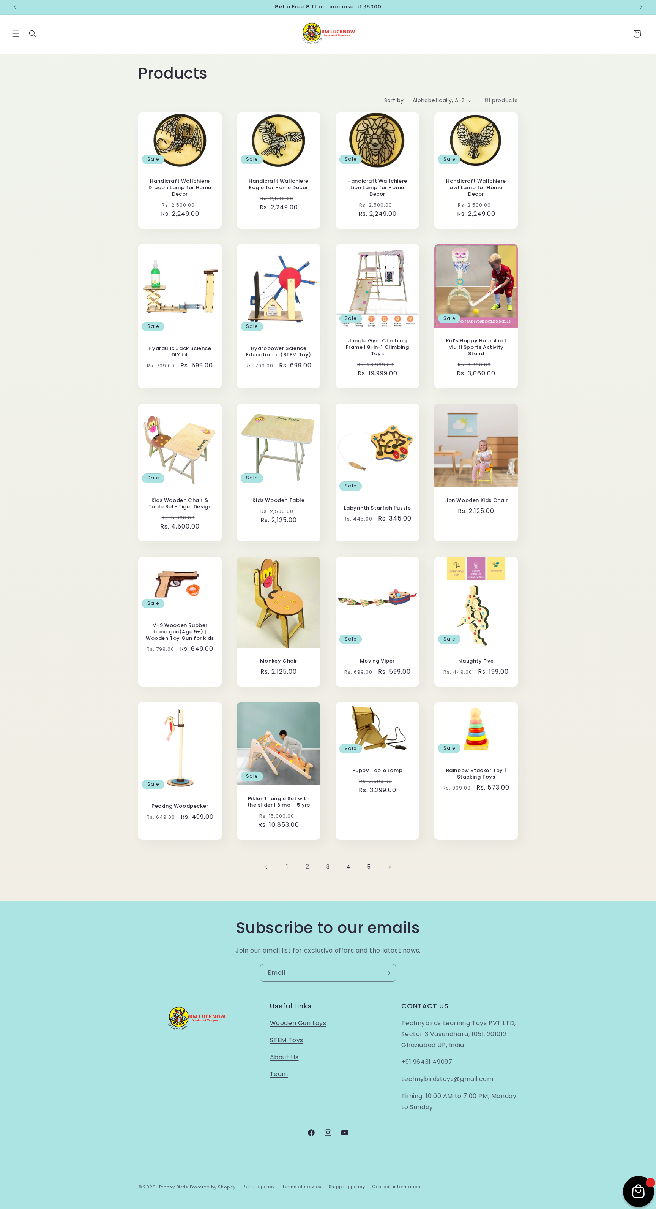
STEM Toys (286, 1040)
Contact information (396, 1187)
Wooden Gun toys (298, 1023)
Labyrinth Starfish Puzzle (377, 508)
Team (279, 1074)
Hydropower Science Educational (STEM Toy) (278, 352)
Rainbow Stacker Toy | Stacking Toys (476, 773)
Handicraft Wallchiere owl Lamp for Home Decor (476, 188)
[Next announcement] (641, 7)
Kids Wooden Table (278, 500)
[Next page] (389, 867)
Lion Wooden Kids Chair (476, 500)
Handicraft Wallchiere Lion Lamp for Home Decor (377, 188)
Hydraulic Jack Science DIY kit (179, 352)
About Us (284, 1057)
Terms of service (302, 1187)
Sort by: (394, 100)
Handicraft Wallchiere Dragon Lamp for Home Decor (179, 188)
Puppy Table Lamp (377, 770)
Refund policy (259, 1187)
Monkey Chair (278, 661)
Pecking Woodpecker (179, 806)
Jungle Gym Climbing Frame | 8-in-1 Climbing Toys (377, 347)
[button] (16, 33)
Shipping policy (347, 1187)
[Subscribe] (387, 973)
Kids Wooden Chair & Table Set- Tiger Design (180, 503)
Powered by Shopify (213, 1187)
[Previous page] (266, 867)
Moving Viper (377, 661)
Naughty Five (476, 661)
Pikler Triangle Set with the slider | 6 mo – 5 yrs (279, 802)
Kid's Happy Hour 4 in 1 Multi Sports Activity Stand (476, 347)
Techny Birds (173, 1187)
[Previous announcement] (14, 7)
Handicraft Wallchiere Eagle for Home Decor (279, 185)
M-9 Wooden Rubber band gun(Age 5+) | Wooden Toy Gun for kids (180, 632)
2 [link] (307, 866)
